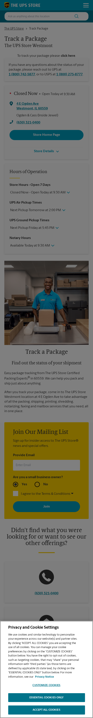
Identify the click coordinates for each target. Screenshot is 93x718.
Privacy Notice (44, 676)
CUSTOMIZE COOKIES (46, 685)
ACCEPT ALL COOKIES (46, 710)
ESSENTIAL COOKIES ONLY (46, 697)
